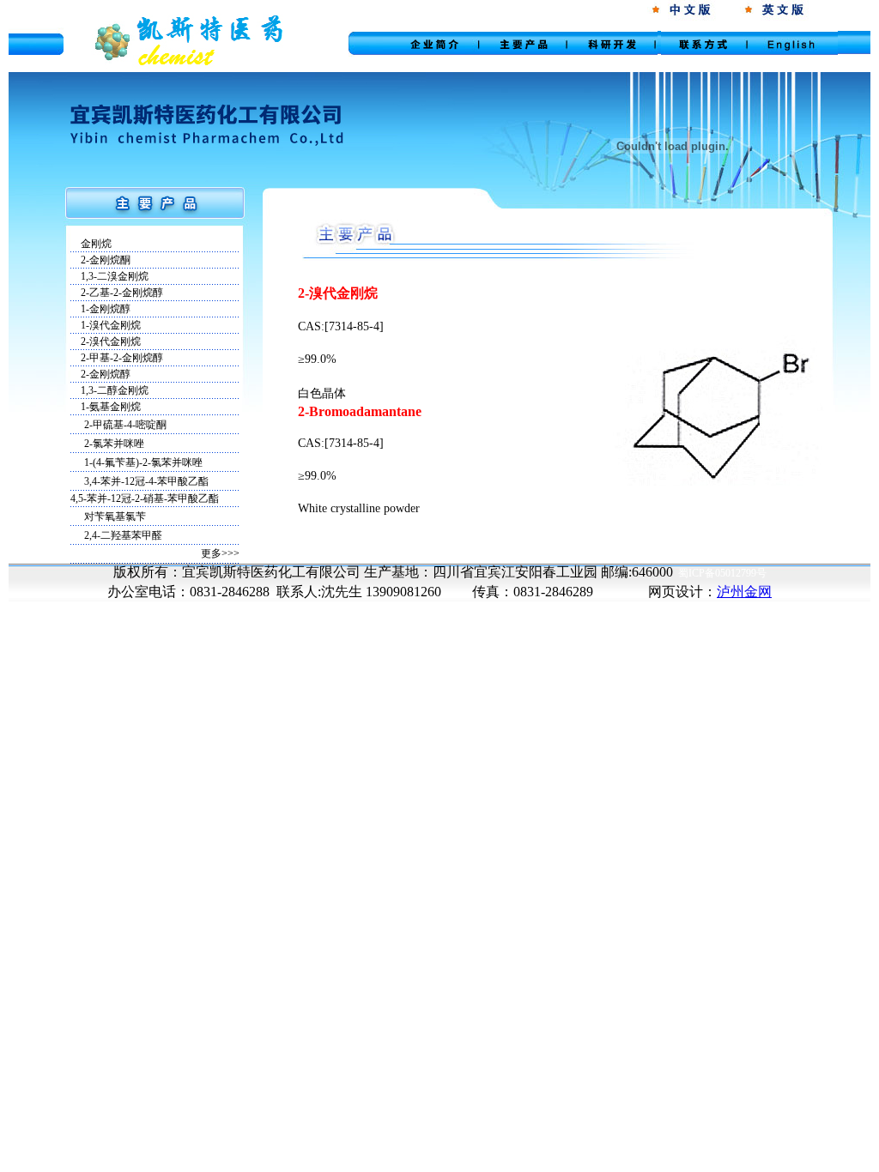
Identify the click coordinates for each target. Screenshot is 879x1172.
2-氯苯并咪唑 (114, 444)
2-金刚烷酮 (100, 260)
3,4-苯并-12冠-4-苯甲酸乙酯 (146, 481)
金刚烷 (91, 244)
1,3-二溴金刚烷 (109, 276)
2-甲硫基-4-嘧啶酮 (125, 425)
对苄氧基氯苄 (115, 516)
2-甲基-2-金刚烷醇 (116, 358)
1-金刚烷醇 (100, 309)
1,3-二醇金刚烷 (109, 390)
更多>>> (220, 553)
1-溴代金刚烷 (105, 325)
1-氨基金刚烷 (105, 407)
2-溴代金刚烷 (105, 341)
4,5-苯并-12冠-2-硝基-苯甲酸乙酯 (144, 498)
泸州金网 (744, 591)
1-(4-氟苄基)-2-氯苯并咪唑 (143, 462)
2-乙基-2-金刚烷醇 (116, 293)
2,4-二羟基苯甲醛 (123, 535)
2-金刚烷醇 (100, 374)
